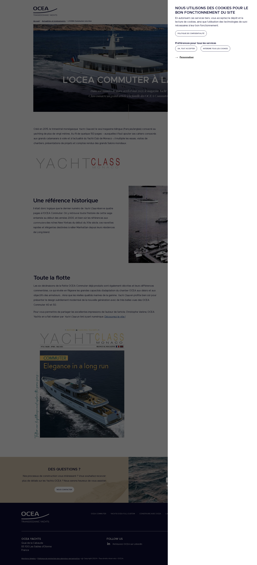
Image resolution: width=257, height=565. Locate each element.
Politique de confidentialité (191, 33)
